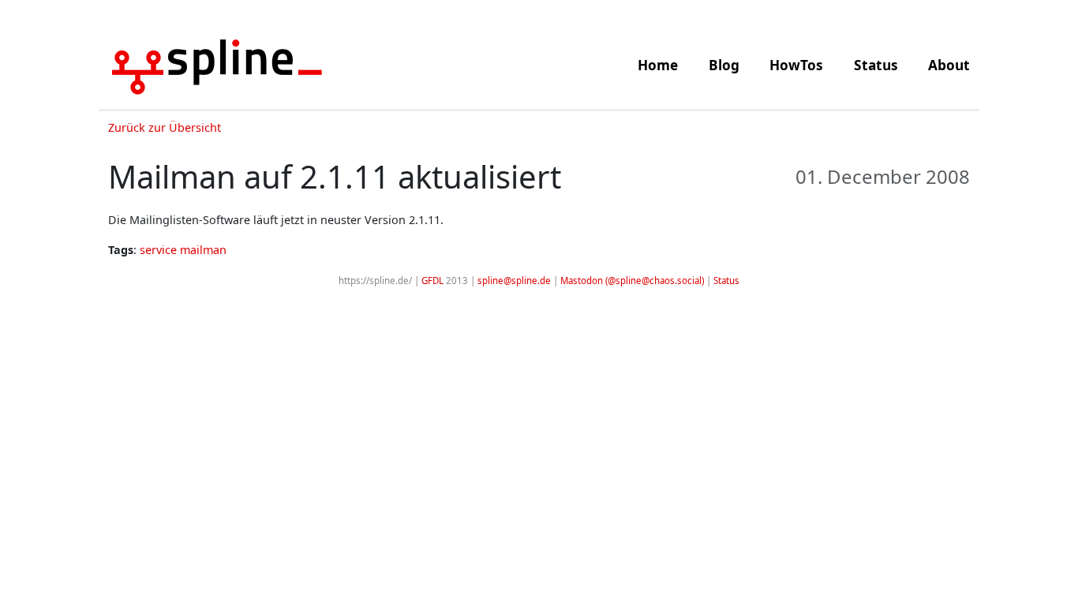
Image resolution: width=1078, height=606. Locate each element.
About (949, 65)
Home (658, 65)
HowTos (796, 65)
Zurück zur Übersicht (164, 127)
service (158, 249)
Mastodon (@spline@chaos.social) (632, 280)
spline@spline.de (514, 280)
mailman (203, 249)
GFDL (432, 280)
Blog (724, 65)
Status (876, 65)
